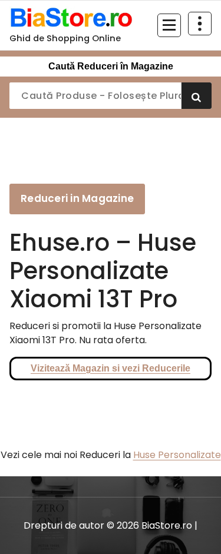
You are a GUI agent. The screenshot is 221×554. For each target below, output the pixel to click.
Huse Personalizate (177, 455)
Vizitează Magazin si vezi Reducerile (110, 368)
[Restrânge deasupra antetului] (200, 23)
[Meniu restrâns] (169, 25)
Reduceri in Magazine (77, 198)
